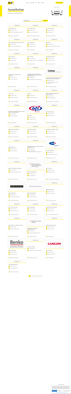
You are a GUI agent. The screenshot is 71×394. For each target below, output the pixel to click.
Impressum (65, 392)
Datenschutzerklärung (61, 392)
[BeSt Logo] (11, 2)
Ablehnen (60, 390)
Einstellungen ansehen (66, 390)
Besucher (31, 2)
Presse (36, 2)
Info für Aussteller (59, 2)
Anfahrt (43, 2)
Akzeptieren (54, 390)
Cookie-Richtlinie (57, 392)
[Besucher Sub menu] (33, 2)
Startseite (27, 2)
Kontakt (39, 2)
